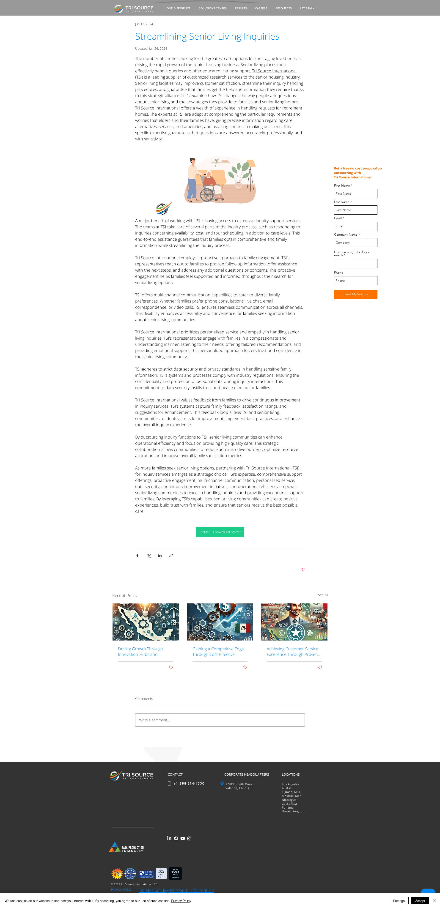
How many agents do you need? (352, 253)
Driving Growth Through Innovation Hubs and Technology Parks (140, 651)
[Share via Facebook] (137, 555)
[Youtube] (182, 838)
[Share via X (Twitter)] (148, 555)
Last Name (341, 201)
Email (338, 218)
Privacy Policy (181, 900)
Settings (399, 900)
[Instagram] (189, 838)
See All (323, 595)
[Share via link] (171, 555)
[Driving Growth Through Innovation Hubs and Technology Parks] (146, 622)
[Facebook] (176, 838)
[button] (179, 8)
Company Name (346, 234)
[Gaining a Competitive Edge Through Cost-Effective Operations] (220, 622)
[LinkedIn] (169, 838)
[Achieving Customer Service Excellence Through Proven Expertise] (294, 622)
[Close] (434, 900)
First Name (342, 185)
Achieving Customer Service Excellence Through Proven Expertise (292, 651)
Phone (338, 272)
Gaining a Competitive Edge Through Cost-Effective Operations (218, 651)
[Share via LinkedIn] (160, 555)
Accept (420, 900)
